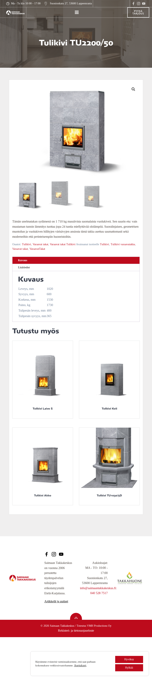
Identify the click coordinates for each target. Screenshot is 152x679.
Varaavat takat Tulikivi (62, 244)
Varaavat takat (40, 244)
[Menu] (76, 12)
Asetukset (80, 665)
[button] (133, 89)
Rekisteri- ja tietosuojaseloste (76, 630)
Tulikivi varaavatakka (123, 244)
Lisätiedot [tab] (24, 267)
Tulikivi (26, 244)
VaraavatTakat (37, 248)
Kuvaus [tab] (22, 260)
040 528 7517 (99, 593)
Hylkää (129, 667)
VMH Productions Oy (99, 625)
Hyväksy (129, 659)
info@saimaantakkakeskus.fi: (98, 588)
